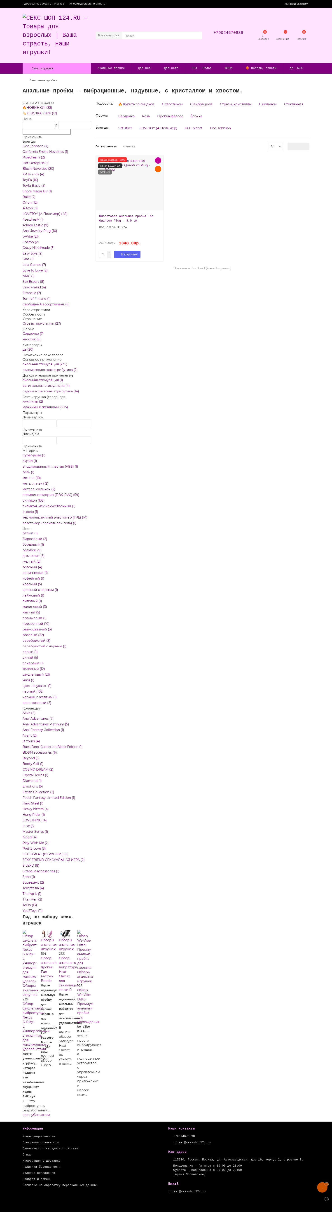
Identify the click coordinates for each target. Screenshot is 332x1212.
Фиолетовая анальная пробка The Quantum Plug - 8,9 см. (126, 218)
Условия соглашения (39, 1173)
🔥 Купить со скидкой (136, 104)
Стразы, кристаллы (236, 104)
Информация (33, 1129)
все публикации (36, 1115)
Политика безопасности (42, 1167)
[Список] (298, 146)
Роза (146, 116)
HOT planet (194, 128)
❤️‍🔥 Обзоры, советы (260, 68)
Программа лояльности (41, 1142)
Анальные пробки (111, 68)
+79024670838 (228, 33)
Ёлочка (196, 116)
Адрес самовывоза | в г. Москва (43, 3)
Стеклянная (293, 104)
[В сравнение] (158, 169)
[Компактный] (305, 146)
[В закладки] (158, 160)
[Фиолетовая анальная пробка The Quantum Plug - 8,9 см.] (129, 184)
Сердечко (126, 116)
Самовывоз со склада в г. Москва (51, 1148)
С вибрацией (201, 104)
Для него (171, 68)
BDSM (228, 68)
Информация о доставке (42, 1160)
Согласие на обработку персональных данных (60, 1185)
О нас (27, 1154)
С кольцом (268, 104)
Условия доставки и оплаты (87, 3)
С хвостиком (172, 104)
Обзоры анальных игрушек (30, 990)
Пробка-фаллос (170, 116)
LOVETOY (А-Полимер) (158, 128)
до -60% (296, 68)
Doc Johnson (220, 128)
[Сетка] (291, 146)
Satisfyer (125, 128)
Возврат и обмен (36, 1179)
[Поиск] (197, 35)
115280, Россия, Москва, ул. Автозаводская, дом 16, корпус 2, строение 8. (238, 1159)
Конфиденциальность (39, 1136)
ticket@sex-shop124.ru (192, 1142)
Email (173, 1184)
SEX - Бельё (202, 68)
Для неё (144, 68)
